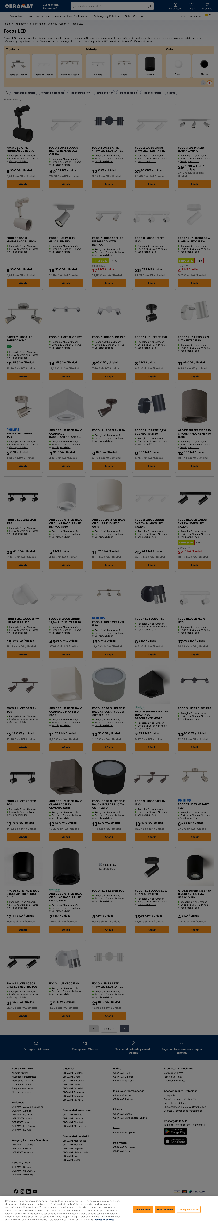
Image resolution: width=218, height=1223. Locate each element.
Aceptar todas (143, 1209)
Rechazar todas (165, 1209)
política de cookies (104, 1219)
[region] (109, 1209)
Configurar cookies (189, 1209)
